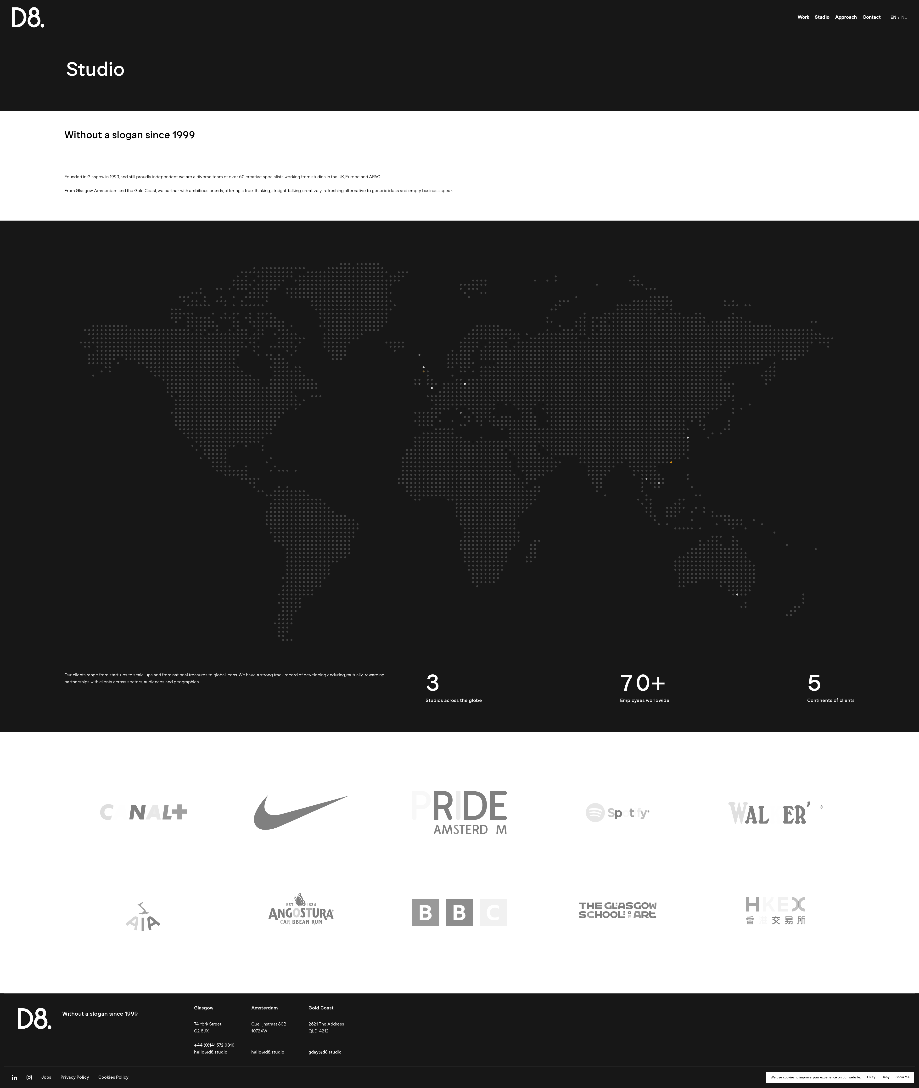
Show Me (902, 1077)
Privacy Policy (75, 1077)
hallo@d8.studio (267, 1052)
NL (904, 17)
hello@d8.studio (210, 1052)
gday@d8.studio (325, 1052)
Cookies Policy (113, 1077)
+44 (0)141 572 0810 (214, 1045)
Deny (885, 1077)
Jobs (46, 1077)
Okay (871, 1077)
